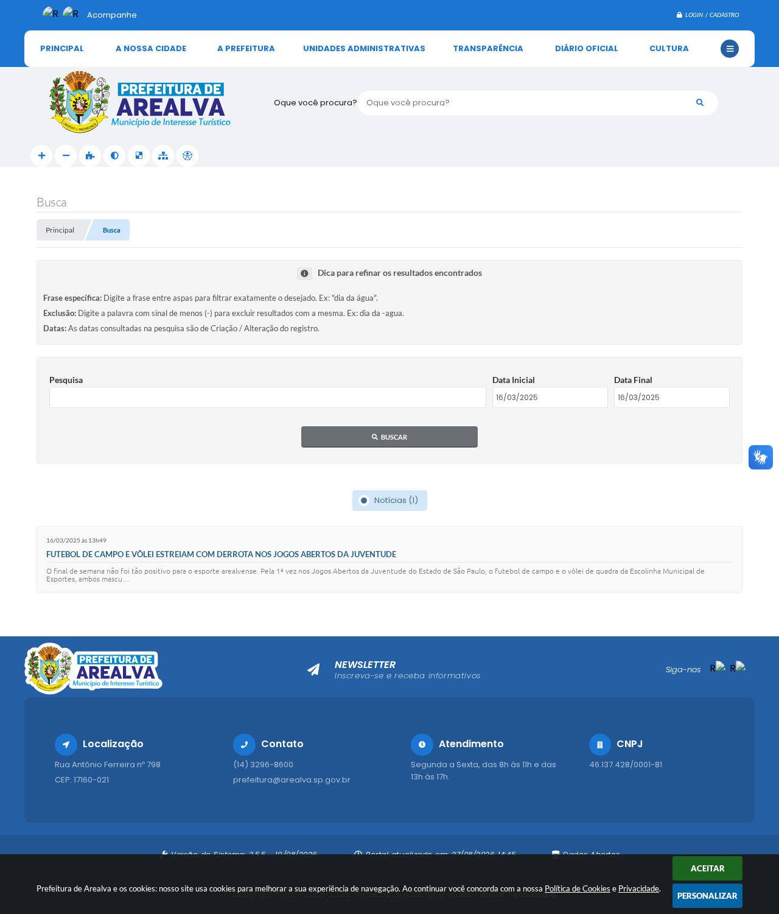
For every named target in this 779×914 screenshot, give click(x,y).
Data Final (633, 379)
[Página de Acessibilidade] (187, 156)
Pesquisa (66, 379)
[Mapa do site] (163, 156)
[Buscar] (700, 103)
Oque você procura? (315, 102)
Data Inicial (513, 379)
